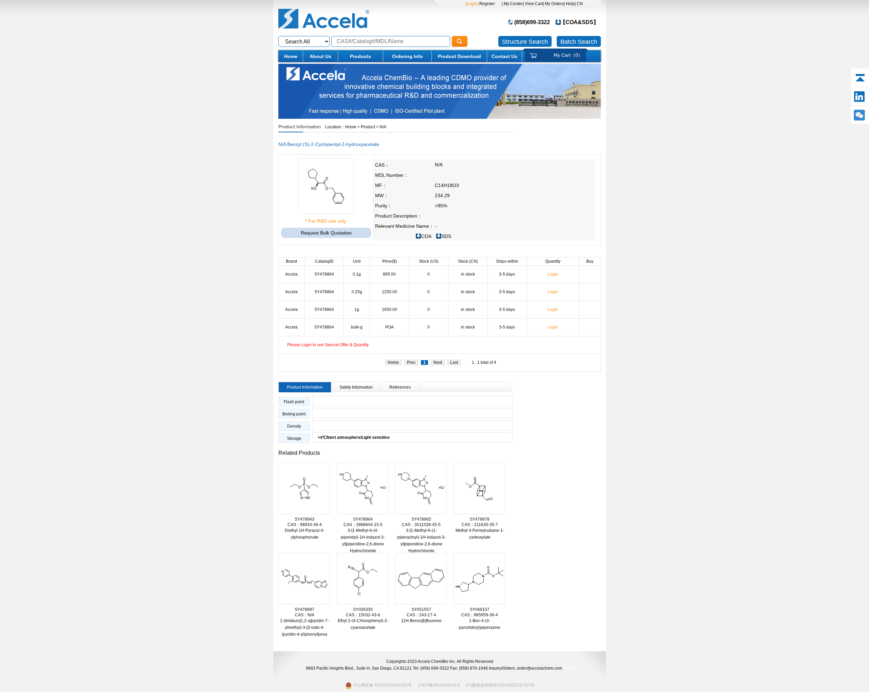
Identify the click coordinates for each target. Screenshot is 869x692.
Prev (411, 362)
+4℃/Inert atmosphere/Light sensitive (351, 437)
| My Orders (553, 3)
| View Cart (533, 3)
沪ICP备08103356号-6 (439, 685)
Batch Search (578, 41)
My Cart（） (568, 55)
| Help (569, 3)
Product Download (459, 56)
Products (360, 56)
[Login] (472, 3)
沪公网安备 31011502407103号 (382, 685)
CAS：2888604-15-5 (363, 524)
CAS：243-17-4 (421, 615)
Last (454, 362)
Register (486, 3)
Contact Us (504, 56)
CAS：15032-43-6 (363, 615)
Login (553, 274)
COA (426, 236)
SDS (446, 236)
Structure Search (525, 41)
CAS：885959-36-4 (479, 615)
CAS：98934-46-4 (305, 524)
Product (368, 127)
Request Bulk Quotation (326, 233)
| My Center (512, 3)
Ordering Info (407, 56)
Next (437, 362)
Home (290, 56)
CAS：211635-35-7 (480, 524)
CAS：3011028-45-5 (421, 524)
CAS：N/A (304, 615)
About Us (320, 56)
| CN (579, 3)
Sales (568, 668)
